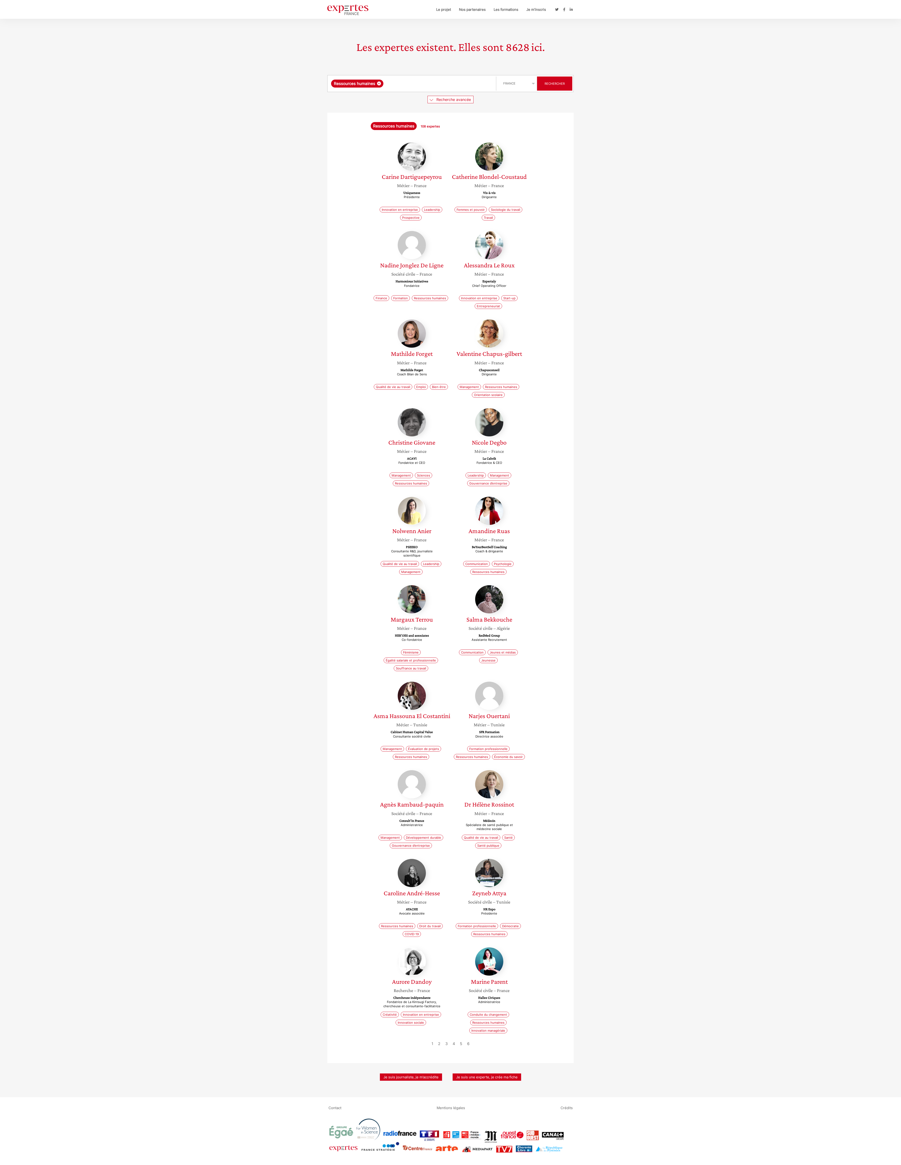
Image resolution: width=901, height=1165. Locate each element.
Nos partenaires (472, 9)
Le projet (443, 9)
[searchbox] (431, 83)
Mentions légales (451, 1107)
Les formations (506, 9)
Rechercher (555, 83)
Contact (334, 1107)
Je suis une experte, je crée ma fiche (487, 1077)
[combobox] (412, 84)
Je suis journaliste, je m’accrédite (411, 1077)
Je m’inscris (536, 9)
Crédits (567, 1107)
